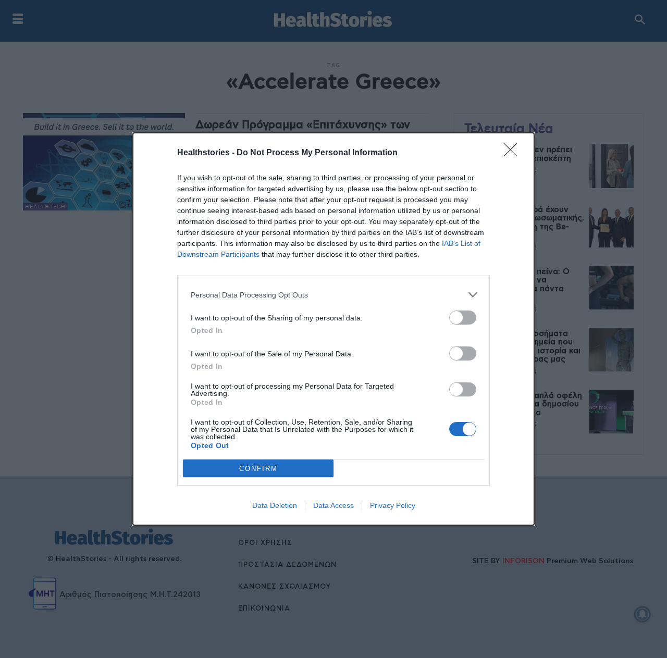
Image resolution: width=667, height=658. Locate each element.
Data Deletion (274, 505)
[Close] (514, 153)
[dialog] (333, 329)
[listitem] (333, 294)
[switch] (462, 318)
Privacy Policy (392, 505)
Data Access (333, 505)
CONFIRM (258, 469)
